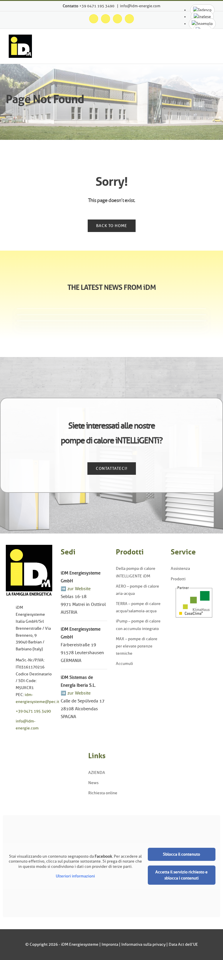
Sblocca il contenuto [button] (181, 854)
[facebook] (7, 741)
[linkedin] (34, 741)
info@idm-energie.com (140, 5)
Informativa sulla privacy (143, 944)
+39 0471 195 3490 (97, 5)
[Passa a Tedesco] (202, 10)
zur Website (79, 588)
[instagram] (16, 741)
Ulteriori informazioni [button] (75, 876)
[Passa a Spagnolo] (202, 23)
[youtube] (25, 741)
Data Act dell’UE (183, 944)
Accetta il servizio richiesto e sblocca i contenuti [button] (181, 875)
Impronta (110, 944)
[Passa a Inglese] (202, 16)
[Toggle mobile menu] (212, 48)
